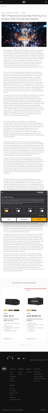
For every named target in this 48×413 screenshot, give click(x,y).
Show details (41, 215)
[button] (14, 48)
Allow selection (24, 219)
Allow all (39, 219)
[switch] (18, 211)
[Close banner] (46, 192)
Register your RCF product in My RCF (38, 360)
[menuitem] (11, 372)
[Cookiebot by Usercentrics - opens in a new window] (37, 193)
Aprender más (7, 338)
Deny (9, 219)
